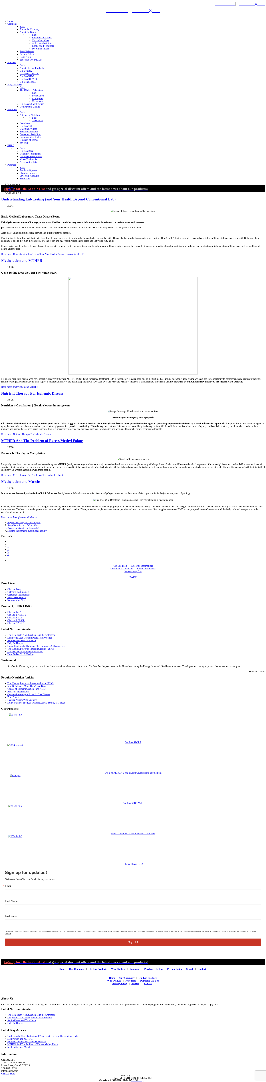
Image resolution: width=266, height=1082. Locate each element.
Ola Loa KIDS (14, 617)
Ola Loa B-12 (14, 612)
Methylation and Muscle (20, 482)
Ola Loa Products (98, 969)
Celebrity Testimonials (142, 566)
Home (62, 969)
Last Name (11, 916)
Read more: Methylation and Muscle (19, 517)
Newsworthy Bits (133, 571)
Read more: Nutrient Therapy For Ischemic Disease (26, 434)
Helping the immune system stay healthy (27, 530)
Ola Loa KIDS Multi (133, 803)
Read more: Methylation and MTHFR (19, 387)
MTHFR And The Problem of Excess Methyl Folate (42, 441)
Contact (202, 969)
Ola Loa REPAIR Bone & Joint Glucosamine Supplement (133, 772)
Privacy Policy (174, 969)
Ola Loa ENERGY (16, 615)
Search (189, 969)
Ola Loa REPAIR (16, 620)
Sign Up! (133, 942)
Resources (134, 969)
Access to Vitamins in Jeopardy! (23, 528)
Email (8, 886)
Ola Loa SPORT (15, 623)
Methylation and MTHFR (21, 261)
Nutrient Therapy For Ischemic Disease (32, 393)
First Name (11, 901)
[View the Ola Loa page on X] (258, 3)
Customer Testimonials (122, 568)
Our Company (76, 969)
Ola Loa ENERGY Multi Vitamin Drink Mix (133, 833)
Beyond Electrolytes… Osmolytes (23, 522)
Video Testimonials (146, 568)
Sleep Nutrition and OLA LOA (22, 525)
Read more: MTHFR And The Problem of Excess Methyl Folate (32, 475)
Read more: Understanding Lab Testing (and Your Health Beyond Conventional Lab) (42, 254)
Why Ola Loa (118, 969)
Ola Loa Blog (120, 566)
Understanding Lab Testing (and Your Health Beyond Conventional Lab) (58, 199)
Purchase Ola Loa (153, 969)
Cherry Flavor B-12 (133, 864)
